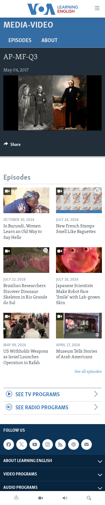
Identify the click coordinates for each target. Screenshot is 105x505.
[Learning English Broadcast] (65, 498)
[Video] (40, 498)
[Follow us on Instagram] (47, 444)
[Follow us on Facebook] (8, 444)
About (49, 41)
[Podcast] (73, 444)
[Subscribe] (86, 444)
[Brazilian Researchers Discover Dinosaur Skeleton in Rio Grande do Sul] (26, 260)
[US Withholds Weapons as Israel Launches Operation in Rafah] (26, 325)
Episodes (19, 41)
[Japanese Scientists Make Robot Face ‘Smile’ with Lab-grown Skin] (79, 260)
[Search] (89, 498)
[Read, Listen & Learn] (16, 498)
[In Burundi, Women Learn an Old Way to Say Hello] (26, 200)
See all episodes (88, 372)
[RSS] (60, 444)
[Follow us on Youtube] (34, 444)
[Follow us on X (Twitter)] (21, 444)
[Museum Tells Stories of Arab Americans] (79, 325)
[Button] (12, 146)
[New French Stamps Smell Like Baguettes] (79, 200)
